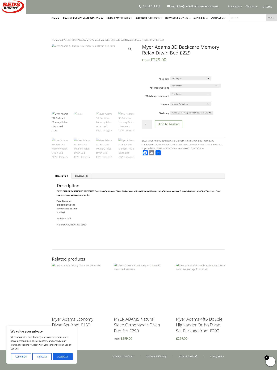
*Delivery (164, 113)
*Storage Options (159, 87)
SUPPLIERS (65, 39)
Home (55, 39)
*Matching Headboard (157, 96)
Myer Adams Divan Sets (98, 39)
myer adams (148, 148)
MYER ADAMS (78, 39)
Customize (21, 356)
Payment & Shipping (156, 356)
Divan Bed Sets (163, 144)
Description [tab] (61, 175)
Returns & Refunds (188, 356)
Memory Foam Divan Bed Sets (206, 144)
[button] (130, 49)
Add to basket (168, 124)
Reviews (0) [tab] (81, 175)
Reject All (42, 356)
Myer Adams (197, 148)
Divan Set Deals (180, 144)
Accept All (62, 356)
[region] (41, 345)
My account (235, 6)
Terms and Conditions (123, 356)
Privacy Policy (217, 356)
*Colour (164, 104)
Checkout (251, 6)
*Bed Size (164, 78)
